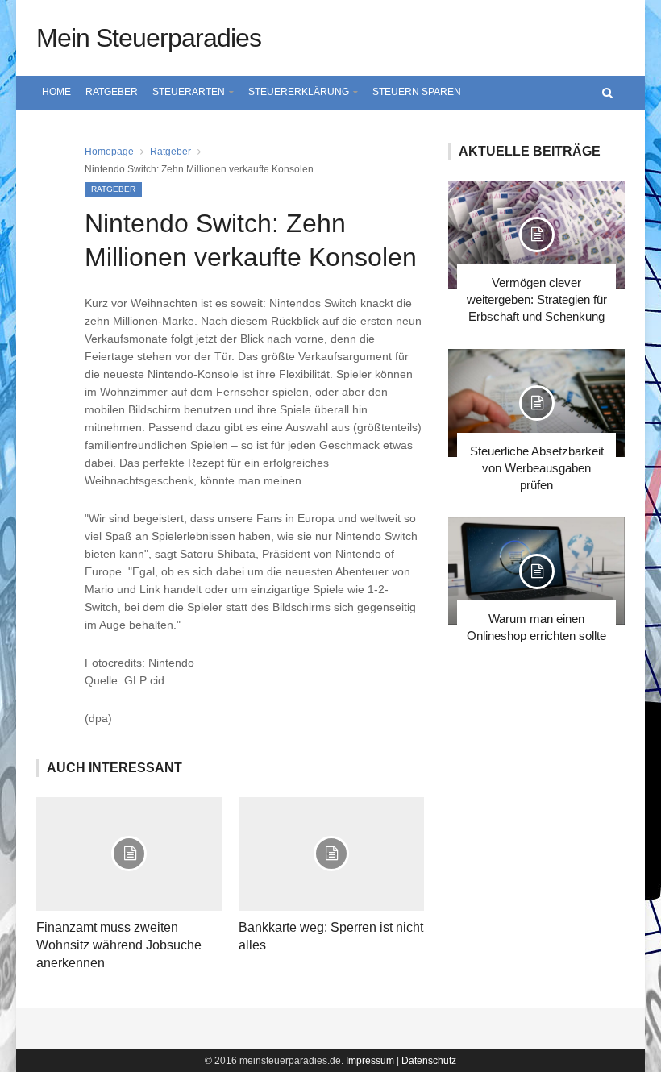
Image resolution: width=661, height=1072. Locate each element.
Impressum (370, 1060)
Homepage (109, 151)
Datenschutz (428, 1060)
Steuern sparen (416, 92)
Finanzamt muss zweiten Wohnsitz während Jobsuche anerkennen (119, 945)
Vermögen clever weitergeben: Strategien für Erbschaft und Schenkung (537, 299)
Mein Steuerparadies (148, 37)
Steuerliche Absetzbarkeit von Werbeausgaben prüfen (537, 468)
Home (56, 92)
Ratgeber (111, 92)
